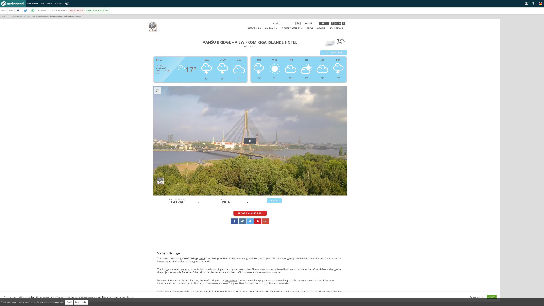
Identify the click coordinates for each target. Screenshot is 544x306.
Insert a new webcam (97, 10)
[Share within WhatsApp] (33, 10)
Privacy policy (81, 302)
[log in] (526, 3)
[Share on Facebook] (18, 10)
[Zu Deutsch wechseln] (540, 3)
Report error (76, 10)
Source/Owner (59, 10)
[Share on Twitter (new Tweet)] (25, 10)
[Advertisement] (522, 62)
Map (11, 10)
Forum (58, 3)
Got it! (69, 302)
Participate (46, 3)
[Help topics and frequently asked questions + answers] (533, 3)
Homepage (43, 10)
